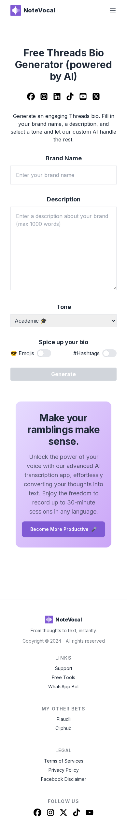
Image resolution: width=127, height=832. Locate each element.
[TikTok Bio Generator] (70, 97)
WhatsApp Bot (63, 686)
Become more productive (63, 529)
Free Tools (63, 677)
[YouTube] (89, 812)
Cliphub (63, 728)
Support (63, 668)
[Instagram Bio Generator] (44, 97)
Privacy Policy (64, 770)
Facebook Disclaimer (63, 779)
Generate (63, 374)
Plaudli (64, 719)
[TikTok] (76, 812)
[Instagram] (50, 812)
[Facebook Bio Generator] (31, 97)
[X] (63, 812)
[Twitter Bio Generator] (96, 97)
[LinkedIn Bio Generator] (57, 97)
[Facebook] (37, 812)
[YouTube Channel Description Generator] (83, 97)
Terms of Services (63, 761)
